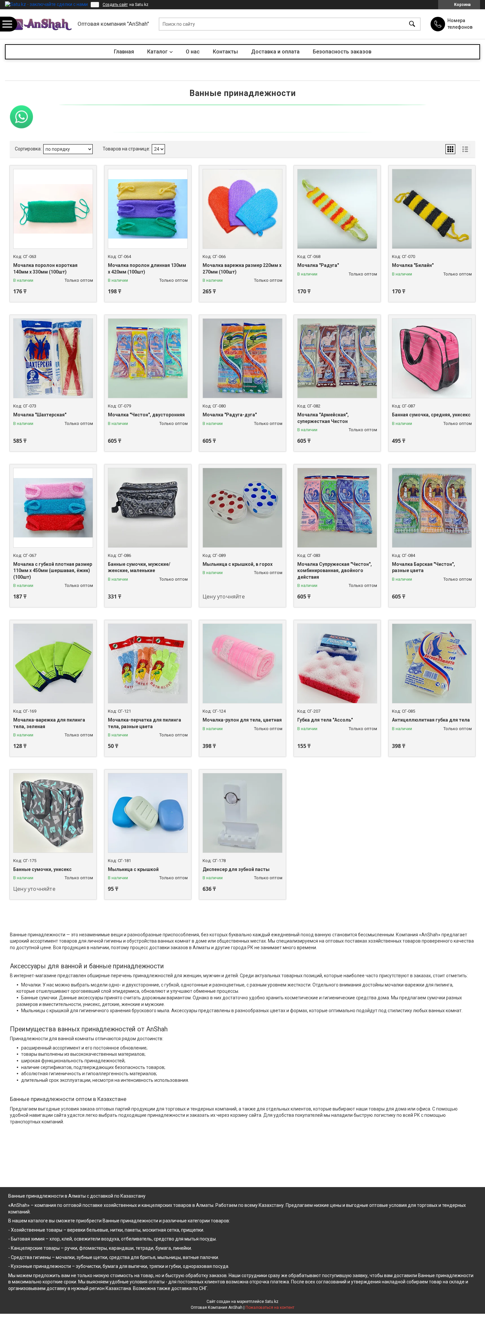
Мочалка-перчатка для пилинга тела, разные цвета (144, 723)
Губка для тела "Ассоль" (325, 720)
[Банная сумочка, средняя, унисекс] (432, 358)
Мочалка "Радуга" (318, 265)
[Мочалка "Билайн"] (432, 209)
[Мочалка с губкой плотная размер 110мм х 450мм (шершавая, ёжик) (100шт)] (53, 508)
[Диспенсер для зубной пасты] (242, 813)
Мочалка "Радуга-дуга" (230, 414)
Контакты (225, 51)
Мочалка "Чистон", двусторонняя (146, 414)
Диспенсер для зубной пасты (236, 869)
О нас (193, 51)
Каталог (157, 51)
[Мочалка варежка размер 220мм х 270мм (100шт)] (242, 209)
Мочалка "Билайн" (413, 265)
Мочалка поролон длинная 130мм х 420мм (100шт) (147, 268)
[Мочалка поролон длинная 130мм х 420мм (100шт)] (148, 209)
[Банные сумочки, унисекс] (53, 813)
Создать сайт (115, 4)
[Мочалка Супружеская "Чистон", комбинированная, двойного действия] (337, 508)
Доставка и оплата (275, 51)
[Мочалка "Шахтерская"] (53, 358)
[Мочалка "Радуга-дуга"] (242, 358)
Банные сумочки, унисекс (42, 869)
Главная (124, 51)
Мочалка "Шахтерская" (39, 414)
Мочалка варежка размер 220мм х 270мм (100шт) (242, 268)
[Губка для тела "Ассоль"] (337, 663)
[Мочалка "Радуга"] (337, 209)
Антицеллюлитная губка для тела (431, 720)
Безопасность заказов (342, 51)
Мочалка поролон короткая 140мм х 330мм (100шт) (45, 268)
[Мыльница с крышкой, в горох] (242, 508)
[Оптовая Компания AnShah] (40, 24)
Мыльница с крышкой (133, 869)
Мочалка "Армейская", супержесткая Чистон (323, 418)
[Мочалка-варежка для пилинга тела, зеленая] (53, 663)
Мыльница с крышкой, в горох (238, 564)
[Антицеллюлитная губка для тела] (432, 663)
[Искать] (412, 24)
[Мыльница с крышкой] (148, 813)
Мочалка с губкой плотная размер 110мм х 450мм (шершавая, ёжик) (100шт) (52, 571)
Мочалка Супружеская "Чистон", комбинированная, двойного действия (334, 571)
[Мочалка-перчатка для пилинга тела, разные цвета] (148, 663)
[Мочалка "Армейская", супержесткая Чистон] (337, 358)
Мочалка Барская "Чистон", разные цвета (423, 567)
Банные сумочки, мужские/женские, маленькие (139, 567)
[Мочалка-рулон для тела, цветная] (242, 663)
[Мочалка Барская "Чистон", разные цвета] (432, 508)
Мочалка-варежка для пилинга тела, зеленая (49, 723)
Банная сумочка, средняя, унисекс (431, 414)
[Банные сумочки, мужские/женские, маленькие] (148, 508)
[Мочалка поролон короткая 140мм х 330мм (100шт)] (53, 209)
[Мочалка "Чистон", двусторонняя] (148, 358)
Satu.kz (271, 1301)
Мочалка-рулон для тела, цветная (242, 720)
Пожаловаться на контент (269, 1307)
